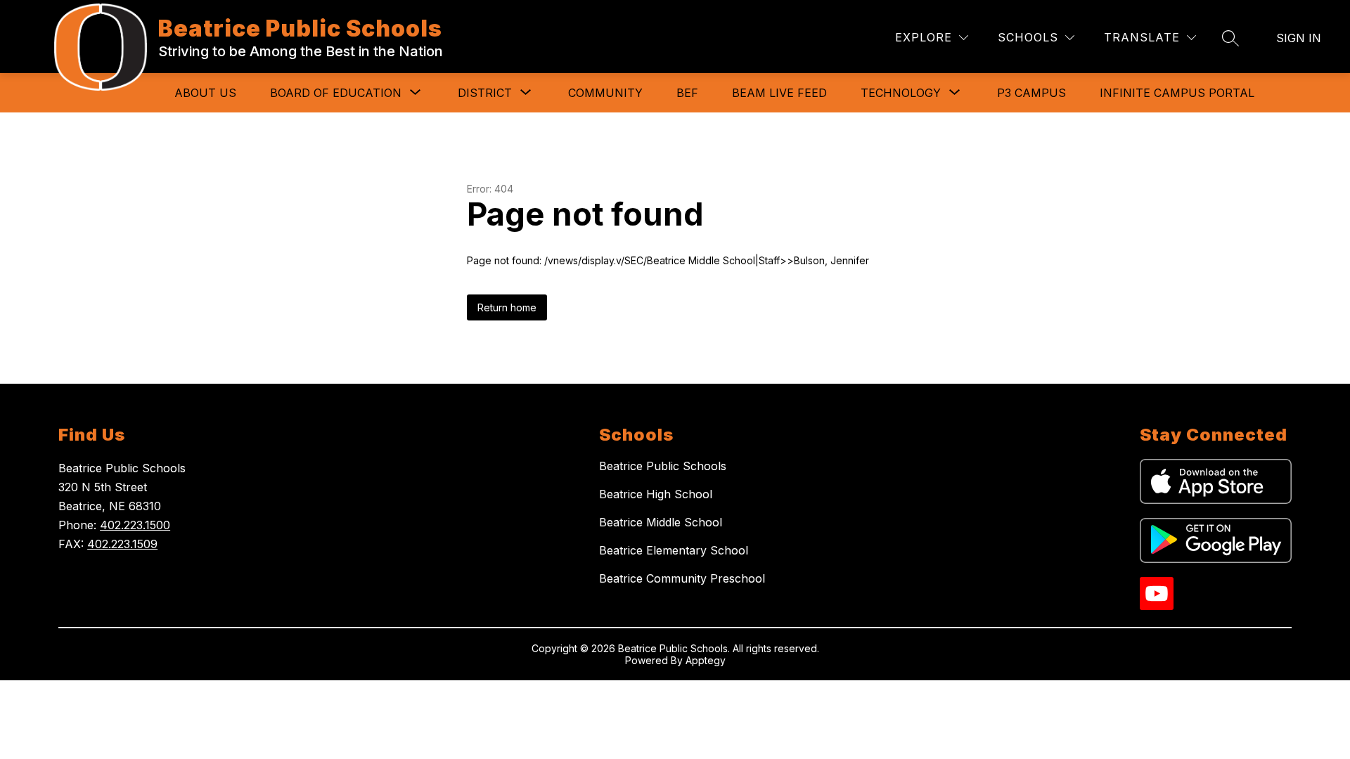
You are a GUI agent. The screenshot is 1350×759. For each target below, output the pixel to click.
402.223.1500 (135, 525)
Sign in (1298, 38)
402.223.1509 (122, 544)
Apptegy (706, 660)
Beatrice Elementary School (673, 550)
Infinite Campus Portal (1177, 93)
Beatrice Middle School (660, 522)
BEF (687, 93)
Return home (506, 307)
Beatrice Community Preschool (682, 578)
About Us (205, 93)
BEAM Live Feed (779, 93)
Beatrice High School (655, 494)
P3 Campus (1031, 93)
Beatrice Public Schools (662, 466)
